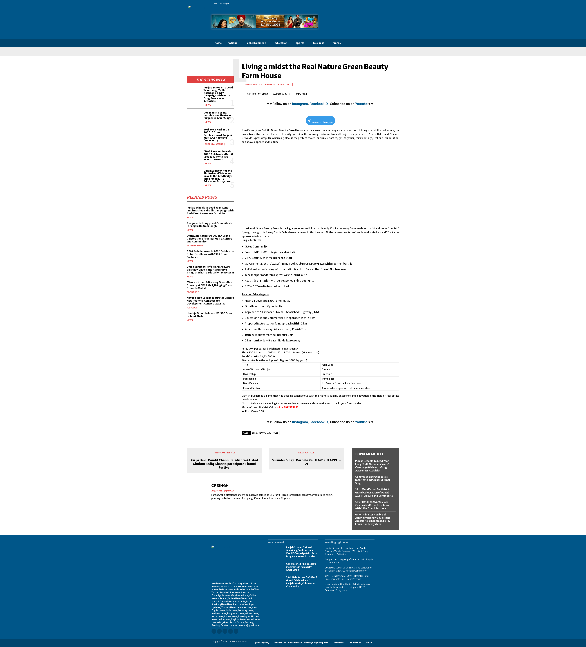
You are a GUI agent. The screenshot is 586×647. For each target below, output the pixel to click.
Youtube (361, 104)
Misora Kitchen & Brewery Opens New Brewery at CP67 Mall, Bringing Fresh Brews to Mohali (209, 285)
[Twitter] (368, 3)
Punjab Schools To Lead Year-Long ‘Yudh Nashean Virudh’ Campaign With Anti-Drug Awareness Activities (218, 94)
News (208, 105)
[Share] (364, 3)
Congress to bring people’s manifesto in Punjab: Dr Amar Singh (217, 115)
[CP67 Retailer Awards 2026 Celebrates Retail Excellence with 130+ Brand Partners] (194, 156)
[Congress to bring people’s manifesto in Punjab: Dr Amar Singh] (194, 117)
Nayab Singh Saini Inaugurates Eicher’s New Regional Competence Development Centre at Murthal (210, 300)
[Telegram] (389, 93)
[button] (350, 43)
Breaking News (253, 84)
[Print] (382, 93)
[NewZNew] (349, 22)
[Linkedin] (356, 3)
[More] (396, 93)
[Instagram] (351, 3)
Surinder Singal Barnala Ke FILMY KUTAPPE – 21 (306, 462)
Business (270, 84)
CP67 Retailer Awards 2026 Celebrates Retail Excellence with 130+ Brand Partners (218, 155)
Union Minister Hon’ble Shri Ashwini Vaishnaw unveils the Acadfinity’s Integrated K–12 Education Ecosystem (218, 176)
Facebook (317, 104)
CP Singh (263, 93)
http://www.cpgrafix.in (222, 490)
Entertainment (214, 144)
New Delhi (283, 84)
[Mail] (360, 3)
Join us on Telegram (322, 122)
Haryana (192, 308)
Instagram (300, 104)
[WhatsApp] (373, 3)
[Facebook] (347, 3)
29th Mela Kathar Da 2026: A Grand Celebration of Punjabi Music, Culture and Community (218, 135)
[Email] (375, 93)
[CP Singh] (244, 94)
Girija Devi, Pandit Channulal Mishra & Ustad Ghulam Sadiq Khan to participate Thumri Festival (224, 463)
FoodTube (193, 292)
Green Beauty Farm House (265, 433)
